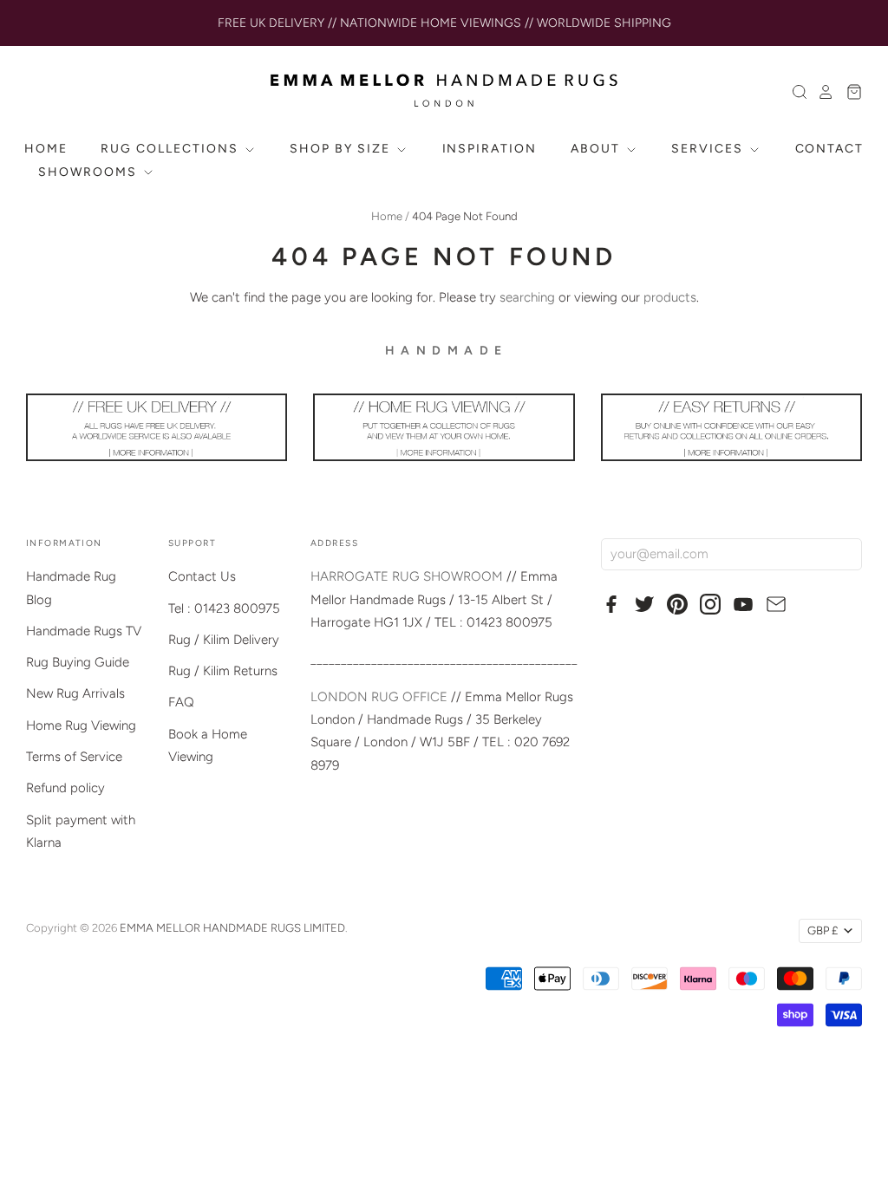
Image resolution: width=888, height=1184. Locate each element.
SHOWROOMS (89, 172)
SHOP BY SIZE (342, 148)
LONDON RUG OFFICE (378, 697)
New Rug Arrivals (75, 693)
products (669, 297)
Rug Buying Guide (77, 662)
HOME (46, 148)
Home (386, 216)
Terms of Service (74, 756)
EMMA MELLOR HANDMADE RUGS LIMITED (232, 927)
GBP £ (822, 930)
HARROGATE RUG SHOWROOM (406, 576)
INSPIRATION (490, 148)
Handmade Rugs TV (83, 631)
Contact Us (202, 576)
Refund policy (65, 788)
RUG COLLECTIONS (171, 148)
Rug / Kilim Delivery (223, 639)
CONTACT (830, 148)
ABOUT (597, 148)
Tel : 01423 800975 (224, 608)
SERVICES (709, 148)
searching (527, 297)
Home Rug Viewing (81, 725)
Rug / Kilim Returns (223, 671)
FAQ (181, 702)
